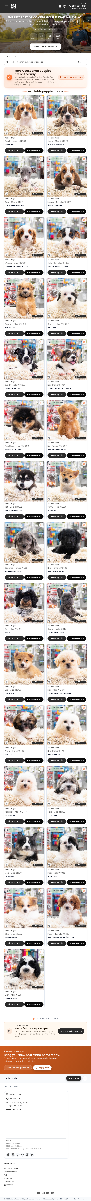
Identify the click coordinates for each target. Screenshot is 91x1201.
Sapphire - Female (17, 568)
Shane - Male (58, 141)
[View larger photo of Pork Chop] (41, 403)
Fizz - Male (56, 385)
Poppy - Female (58, 934)
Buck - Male (56, 873)
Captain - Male (15, 324)
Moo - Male (13, 873)
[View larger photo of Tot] (41, 464)
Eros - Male (56, 690)
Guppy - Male (57, 629)
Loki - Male (13, 690)
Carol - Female (15, 141)
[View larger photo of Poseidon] (41, 769)
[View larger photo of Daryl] (41, 159)
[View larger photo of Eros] (84, 647)
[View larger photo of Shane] (84, 98)
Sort (80, 62)
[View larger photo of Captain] (41, 281)
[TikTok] (18, 1155)
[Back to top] (84, 1078)
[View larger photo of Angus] (41, 708)
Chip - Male (13, 934)
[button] (13, 98)
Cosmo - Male (58, 324)
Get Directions (14, 1109)
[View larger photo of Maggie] (84, 159)
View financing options (18, 1067)
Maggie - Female (59, 202)
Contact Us (9, 1181)
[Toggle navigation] (6, 6)
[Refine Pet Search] (7, 62)
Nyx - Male (56, 751)
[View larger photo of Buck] (84, 830)
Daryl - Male (14, 202)
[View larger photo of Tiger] (84, 769)
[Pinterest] (27, 1155)
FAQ (5, 1175)
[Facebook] (8, 1155)
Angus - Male (14, 751)
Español (9, 1185)
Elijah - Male (14, 995)
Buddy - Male (15, 385)
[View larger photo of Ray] (41, 586)
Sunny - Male (57, 507)
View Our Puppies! (44, 46)
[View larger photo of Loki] (41, 647)
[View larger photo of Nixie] (84, 525)
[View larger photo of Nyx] (84, 708)
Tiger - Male (56, 812)
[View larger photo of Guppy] (84, 586)
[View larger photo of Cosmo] (84, 281)
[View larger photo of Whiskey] (41, 220)
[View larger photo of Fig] (84, 403)
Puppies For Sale (11, 1168)
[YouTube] (22, 1155)
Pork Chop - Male (17, 446)
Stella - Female (58, 263)
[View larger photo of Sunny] (84, 464)
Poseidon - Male (16, 812)
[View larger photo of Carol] (41, 98)
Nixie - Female (57, 568)
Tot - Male (13, 507)
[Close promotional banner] (83, 16)
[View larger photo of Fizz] (84, 342)
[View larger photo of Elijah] (41, 952)
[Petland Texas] (13, 6)
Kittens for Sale (10, 1171)
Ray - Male (13, 629)
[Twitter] (32, 1155)
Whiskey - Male (16, 263)
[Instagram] (13, 1155)
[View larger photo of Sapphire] (41, 525)
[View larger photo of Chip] (41, 891)
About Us (8, 1178)
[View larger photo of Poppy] (84, 891)
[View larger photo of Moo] (41, 830)
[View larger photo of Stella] (84, 220)
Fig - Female (57, 446)
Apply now (44, 1067)
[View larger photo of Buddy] (41, 342)
